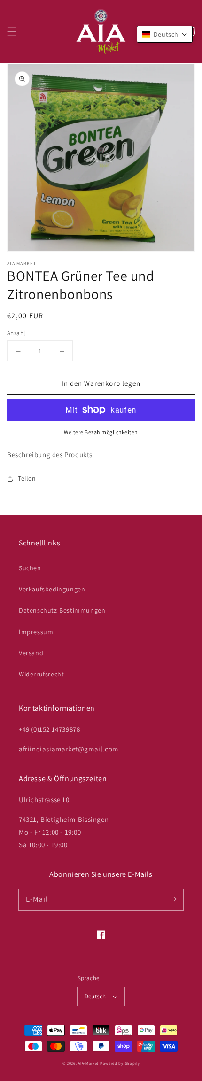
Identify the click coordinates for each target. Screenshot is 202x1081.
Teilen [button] (27, 478)
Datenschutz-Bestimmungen (62, 610)
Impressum (36, 632)
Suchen (30, 568)
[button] (11, 31)
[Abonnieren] (173, 899)
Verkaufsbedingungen (52, 589)
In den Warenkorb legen (101, 383)
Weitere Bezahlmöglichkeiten (101, 432)
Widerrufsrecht (41, 674)
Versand (31, 653)
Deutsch (95, 996)
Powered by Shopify (120, 1063)
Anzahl (16, 333)
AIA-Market (88, 1063)
